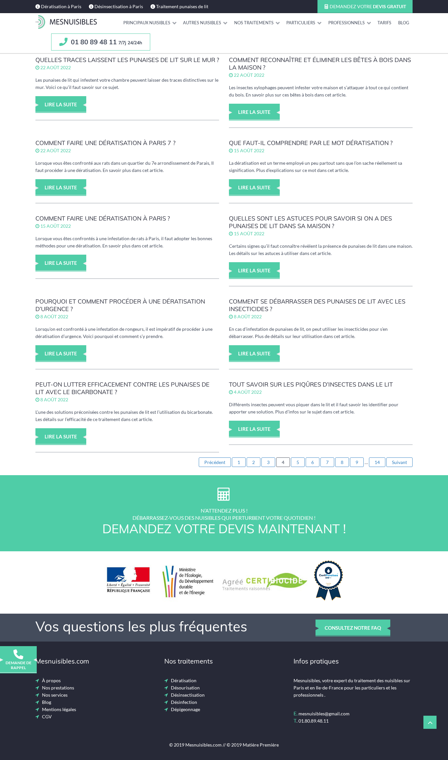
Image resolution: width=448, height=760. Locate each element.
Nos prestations (58, 687)
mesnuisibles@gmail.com (324, 713)
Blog (46, 702)
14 (377, 462)
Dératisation (183, 680)
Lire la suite (61, 104)
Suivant (399, 462)
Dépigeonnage (185, 709)
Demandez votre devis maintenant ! (224, 529)
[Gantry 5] (66, 22)
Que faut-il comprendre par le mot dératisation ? (311, 143)
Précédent (214, 462)
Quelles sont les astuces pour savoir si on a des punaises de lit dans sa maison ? (310, 222)
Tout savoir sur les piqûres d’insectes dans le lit (311, 384)
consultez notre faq (353, 628)
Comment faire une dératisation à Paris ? (102, 218)
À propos (51, 680)
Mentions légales (59, 709)
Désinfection (184, 702)
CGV (47, 716)
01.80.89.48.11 (313, 721)
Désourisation (185, 687)
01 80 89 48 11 (105, 42)
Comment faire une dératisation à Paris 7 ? (105, 143)
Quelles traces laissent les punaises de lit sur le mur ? (127, 60)
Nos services (55, 695)
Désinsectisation (188, 695)
